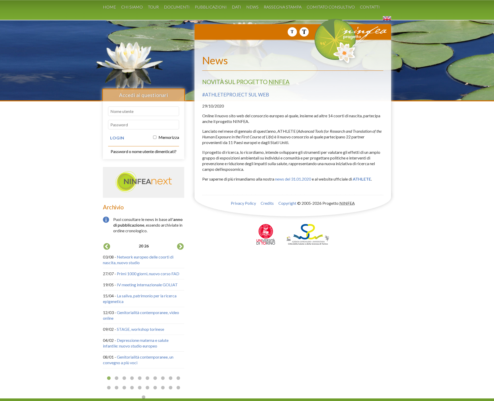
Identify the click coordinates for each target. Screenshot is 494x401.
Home (109, 6)
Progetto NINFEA (363, 43)
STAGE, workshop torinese (140, 329)
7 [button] (155, 378)
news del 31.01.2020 (293, 178)
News (252, 6)
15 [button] (139, 387)
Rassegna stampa (283, 6)
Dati (236, 6)
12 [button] (116, 387)
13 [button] (124, 387)
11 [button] (108, 387)
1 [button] (108, 378)
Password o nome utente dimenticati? (144, 151)
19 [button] (170, 387)
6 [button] (147, 378)
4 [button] (132, 378)
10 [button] (178, 378)
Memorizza (168, 137)
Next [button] (180, 247)
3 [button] (124, 378)
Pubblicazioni (211, 6)
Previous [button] (107, 247)
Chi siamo (132, 6)
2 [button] (116, 378)
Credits (267, 203)
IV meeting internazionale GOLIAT (147, 284)
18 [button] (162, 387)
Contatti (370, 6)
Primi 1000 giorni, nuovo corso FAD (148, 273)
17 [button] (155, 387)
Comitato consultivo (331, 6)
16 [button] (147, 387)
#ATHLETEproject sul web (235, 94)
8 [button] (162, 378)
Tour (153, 6)
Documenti (177, 6)
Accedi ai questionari (143, 95)
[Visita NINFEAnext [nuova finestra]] (143, 191)
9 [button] (170, 378)
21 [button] (143, 397)
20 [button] (178, 387)
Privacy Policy (243, 203)
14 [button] (132, 387)
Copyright (287, 203)
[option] (143, 305)
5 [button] (139, 378)
